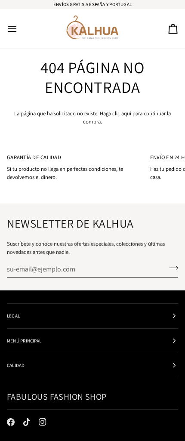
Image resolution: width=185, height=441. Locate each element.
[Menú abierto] (20, 28)
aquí (126, 113)
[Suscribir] (171, 268)
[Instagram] (42, 422)
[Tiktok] (26, 422)
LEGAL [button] (13, 316)
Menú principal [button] (24, 341)
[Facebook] (11, 422)
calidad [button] (16, 365)
